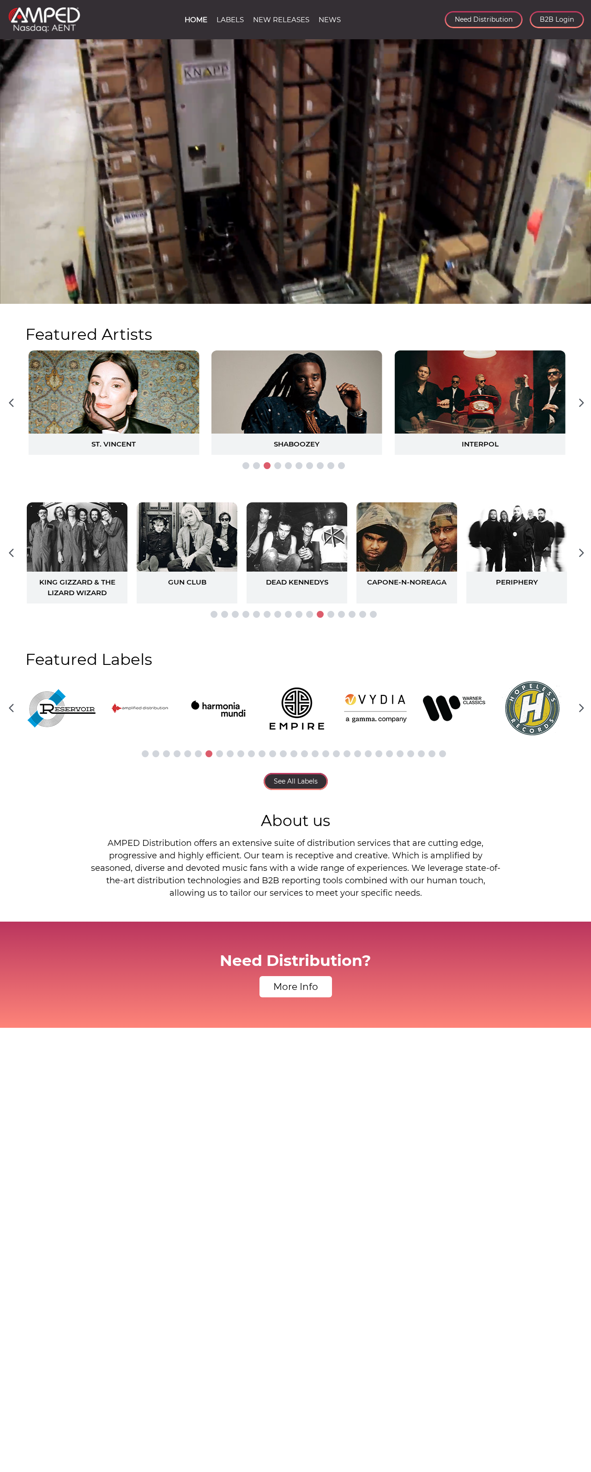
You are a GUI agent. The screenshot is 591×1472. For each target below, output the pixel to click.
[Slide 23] (378, 753)
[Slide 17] (315, 753)
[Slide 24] (389, 753)
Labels (230, 19)
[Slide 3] (267, 465)
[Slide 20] (347, 753)
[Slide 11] (320, 614)
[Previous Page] (11, 402)
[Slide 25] (400, 753)
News (330, 19)
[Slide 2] (256, 465)
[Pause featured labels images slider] (295, 702)
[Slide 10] (341, 465)
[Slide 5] (288, 465)
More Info (295, 986)
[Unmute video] (575, 295)
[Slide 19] (336, 753)
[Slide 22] (368, 753)
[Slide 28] (431, 753)
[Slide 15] (362, 614)
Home (196, 19)
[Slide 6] (299, 465)
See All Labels (296, 781)
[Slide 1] (245, 465)
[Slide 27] (421, 753)
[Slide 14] (352, 614)
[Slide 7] (309, 465)
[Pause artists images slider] (295, 548)
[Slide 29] (442, 753)
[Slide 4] (277, 465)
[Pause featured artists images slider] (295, 391)
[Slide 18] (325, 753)
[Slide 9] (330, 465)
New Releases (281, 19)
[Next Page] (581, 402)
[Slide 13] (341, 614)
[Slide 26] (410, 753)
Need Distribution (484, 19)
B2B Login (557, 19)
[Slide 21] (357, 753)
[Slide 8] (320, 465)
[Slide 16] (373, 614)
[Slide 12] (330, 614)
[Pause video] (16, 295)
